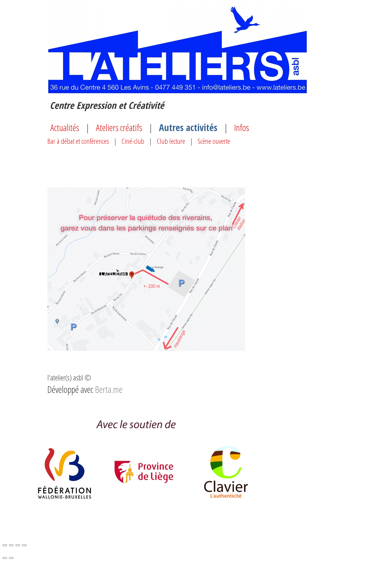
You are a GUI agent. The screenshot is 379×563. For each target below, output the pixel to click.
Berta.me (109, 389)
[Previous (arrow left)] (4, 558)
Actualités (64, 127)
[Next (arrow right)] (11, 558)
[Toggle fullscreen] (17, 545)
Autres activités (188, 127)
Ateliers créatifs (119, 127)
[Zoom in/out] (24, 545)
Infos (241, 127)
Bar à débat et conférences (78, 141)
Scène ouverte (214, 141)
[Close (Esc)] (4, 545)
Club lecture (171, 141)
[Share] (11, 545)
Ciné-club (133, 141)
